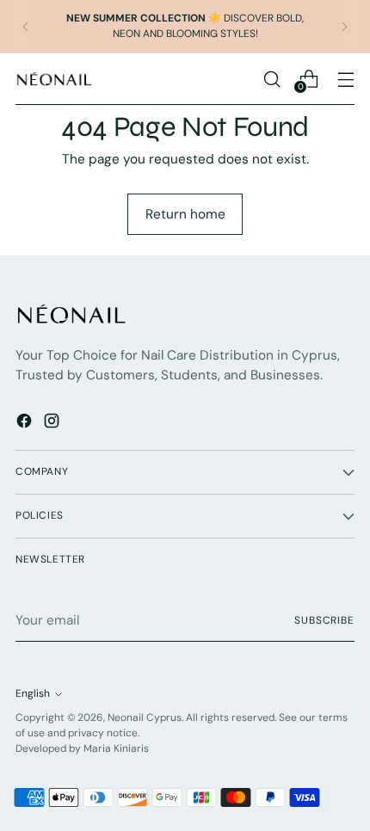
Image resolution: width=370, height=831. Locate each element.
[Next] (344, 26)
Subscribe (324, 620)
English (32, 693)
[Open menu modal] (345, 78)
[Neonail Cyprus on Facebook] (25, 423)
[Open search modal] (271, 78)
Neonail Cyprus (145, 717)
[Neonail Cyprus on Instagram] (53, 423)
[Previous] (26, 26)
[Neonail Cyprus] (54, 78)
